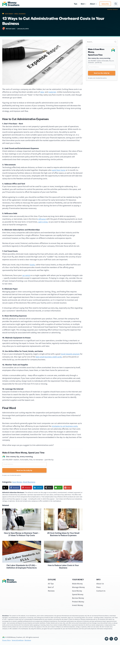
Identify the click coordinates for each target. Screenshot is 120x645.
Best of (51, 587)
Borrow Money (78, 598)
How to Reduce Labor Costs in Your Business (63, 566)
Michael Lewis (10, 29)
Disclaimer (28, 640)
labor (42, 92)
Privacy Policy (6, 640)
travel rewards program (70, 354)
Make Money (77, 583)
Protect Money (78, 601)
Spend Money (77, 594)
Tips (75, 3)
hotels (32, 264)
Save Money (9, 14)
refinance (42, 219)
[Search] (115, 42)
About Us (100, 583)
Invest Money (77, 605)
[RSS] (116, 639)
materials (52, 92)
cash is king (43, 221)
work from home (58, 170)
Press (98, 587)
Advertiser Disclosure (112, 9)
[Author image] (3, 28)
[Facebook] (106, 639)
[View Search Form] (116, 4)
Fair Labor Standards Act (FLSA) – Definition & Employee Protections (22, 566)
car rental (26, 275)
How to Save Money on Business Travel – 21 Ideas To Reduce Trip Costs (21, 534)
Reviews (51, 590)
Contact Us (100, 590)
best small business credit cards (49, 356)
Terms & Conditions (18, 640)
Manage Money (78, 587)
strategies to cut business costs (65, 426)
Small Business (20, 14)
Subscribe (105, 4)
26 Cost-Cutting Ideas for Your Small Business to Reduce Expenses (63, 534)
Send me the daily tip (24, 470)
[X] (111, 639)
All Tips (51, 583)
